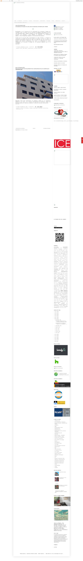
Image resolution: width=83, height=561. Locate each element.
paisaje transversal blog (59, 458)
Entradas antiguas (47, 128)
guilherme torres (65, 276)
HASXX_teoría (57, 446)
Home (15, 20)
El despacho (20, 20)
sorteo (64, 299)
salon (66, 297)
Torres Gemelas (56, 301)
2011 (56, 339)
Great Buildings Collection (60, 445)
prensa (61, 294)
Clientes (30, 20)
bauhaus (62, 257)
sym (63, 300)
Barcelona (62, 256)
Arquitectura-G (57, 429)
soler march (61, 299)
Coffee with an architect (59, 437)
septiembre (58, 325)
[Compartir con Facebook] (41, 46)
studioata (60, 300)
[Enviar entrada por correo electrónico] (35, 106)
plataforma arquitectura (59, 460)
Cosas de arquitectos (59, 438)
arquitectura (59, 254)
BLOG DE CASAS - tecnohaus (60, 435)
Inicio (34, 128)
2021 (56, 311)
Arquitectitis (57, 428)
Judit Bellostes (58, 449)
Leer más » (17, 44)
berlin (58, 258)
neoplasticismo (56, 289)
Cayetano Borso (64, 260)
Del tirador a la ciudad (59, 439)
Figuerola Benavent (60, 275)
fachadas (61, 274)
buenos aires (56, 259)
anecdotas (55, 252)
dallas (61, 266)
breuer (66, 258)
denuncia (55, 267)
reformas (55, 296)
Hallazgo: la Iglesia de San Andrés (63, 485)
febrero (57, 331)
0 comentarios (31, 106)
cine (59, 263)
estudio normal (60, 273)
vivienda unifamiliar (38, 48)
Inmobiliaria (58, 20)
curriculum (56, 266)
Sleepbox (56, 483)
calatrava (55, 260)
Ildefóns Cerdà (56, 279)
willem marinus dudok (62, 307)
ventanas (60, 305)
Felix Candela (65, 274)
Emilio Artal (63, 269)
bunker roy (62, 259)
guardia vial (59, 276)
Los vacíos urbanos (58, 452)
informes (61, 279)
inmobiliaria (65, 279)
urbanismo (63, 302)
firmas (66, 275)
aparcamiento (63, 253)
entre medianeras (60, 271)
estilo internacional (61, 272)
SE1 (59, 298)
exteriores (57, 274)
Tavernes (65, 300)
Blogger (61, 553)
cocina (61, 263)
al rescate (59, 249)
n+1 (55, 457)
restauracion (56, 297)
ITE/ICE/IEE (56, 281)
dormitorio (65, 267)
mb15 (21, 48)
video (64, 305)
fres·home (56, 444)
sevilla (55, 299)
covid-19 (65, 265)
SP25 (66, 299)
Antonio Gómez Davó (57, 253)
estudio (55, 273)
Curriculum (25, 20)
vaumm (56, 466)
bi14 (61, 258)
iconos (66, 278)
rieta (60, 297)
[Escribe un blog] (38, 46)
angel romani (60, 252)
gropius (55, 276)
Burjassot (65, 259)
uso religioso (61, 303)
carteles (59, 260)
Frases (53, 20)
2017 (56, 317)
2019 (56, 314)
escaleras (55, 272)
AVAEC (63, 255)
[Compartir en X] (40, 46)
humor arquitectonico (59, 278)
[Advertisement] (33, 59)
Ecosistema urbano (58, 443)
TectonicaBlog (57, 465)
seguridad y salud (64, 298)
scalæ (56, 464)
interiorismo (65, 280)
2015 (56, 334)
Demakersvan (65, 266)
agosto (57, 327)
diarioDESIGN (57, 442)
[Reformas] (58, 398)
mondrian (55, 288)
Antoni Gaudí (65, 252)
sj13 (57, 299)
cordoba (66, 264)
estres (66, 272)
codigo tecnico (65, 263)
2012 (56, 338)
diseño (60, 267)
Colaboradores (42, 20)
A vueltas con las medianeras (62, 478)
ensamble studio (64, 270)
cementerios (61, 261)
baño (60, 256)
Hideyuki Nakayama (57, 277)
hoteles (66, 277)
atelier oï (60, 255)
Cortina (62, 265)
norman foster (62, 289)
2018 (56, 315)
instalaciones (56, 280)
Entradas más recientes (20, 128)
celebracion (56, 261)
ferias (55, 275)
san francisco (56, 298)
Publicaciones (36, 20)
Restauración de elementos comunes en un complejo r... (61, 323)
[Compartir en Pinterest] (42, 46)
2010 (56, 341)
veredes (56, 467)
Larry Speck (57, 451)
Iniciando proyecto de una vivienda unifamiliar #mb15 (32, 26)
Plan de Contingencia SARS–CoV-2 (21, 22)
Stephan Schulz (56, 300)
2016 (56, 318)
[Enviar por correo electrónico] (37, 46)
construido (61, 264)
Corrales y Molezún (57, 265)
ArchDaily (56, 425)
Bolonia (63, 258)
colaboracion (56, 264)
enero (57, 332)
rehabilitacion (30, 48)
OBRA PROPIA (25, 48)
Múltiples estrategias (59, 454)
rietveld (63, 297)
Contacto (63, 20)
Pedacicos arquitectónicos (60, 459)
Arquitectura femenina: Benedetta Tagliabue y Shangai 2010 (61, 491)
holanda (63, 277)
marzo (57, 329)
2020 (56, 313)
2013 (56, 337)
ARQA (55, 426)
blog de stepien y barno (59, 436)
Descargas (48, 20)
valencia (60, 304)
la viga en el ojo (58, 450)
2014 (56, 335)
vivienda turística (59, 306)
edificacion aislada (57, 268)
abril (57, 328)
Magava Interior (58, 453)
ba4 (58, 256)
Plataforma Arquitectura (59, 461)
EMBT (59, 269)
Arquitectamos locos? (59, 427)
